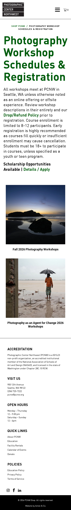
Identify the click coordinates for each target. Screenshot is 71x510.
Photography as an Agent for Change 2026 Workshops (35, 293)
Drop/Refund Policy (21, 115)
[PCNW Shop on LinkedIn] (19, 490)
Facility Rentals (15, 445)
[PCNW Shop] (27, 9)
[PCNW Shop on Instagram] (8, 490)
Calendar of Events (16, 449)
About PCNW (14, 436)
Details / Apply (36, 169)
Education (12, 441)
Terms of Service (15, 478)
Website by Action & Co (35, 506)
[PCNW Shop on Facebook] (14, 490)
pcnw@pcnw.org (15, 394)
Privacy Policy (14, 474)
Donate (11, 454)
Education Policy (15, 470)
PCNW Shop (30, 500)
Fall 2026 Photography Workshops (35, 218)
